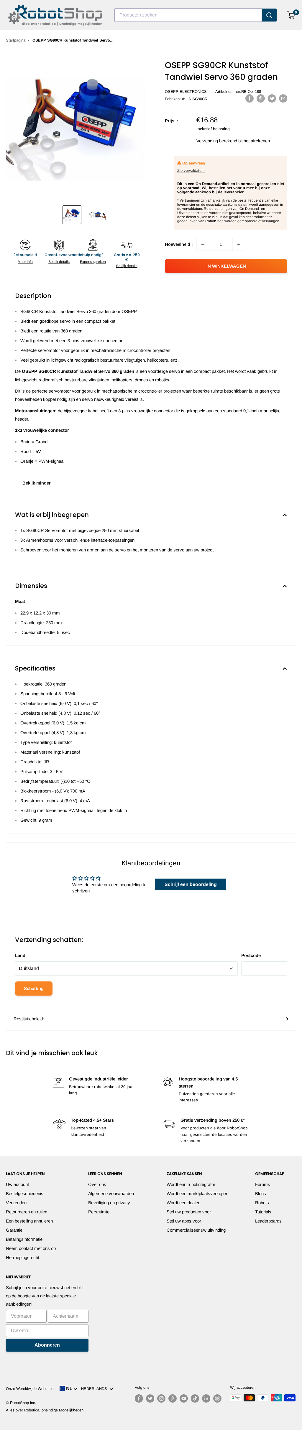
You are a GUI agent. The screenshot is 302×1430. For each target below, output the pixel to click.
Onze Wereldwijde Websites (30, 1388)
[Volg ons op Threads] (217, 1398)
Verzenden (16, 1202)
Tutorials (263, 1211)
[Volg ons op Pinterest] (172, 1398)
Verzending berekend (216, 140)
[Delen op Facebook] (249, 98)
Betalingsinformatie (24, 1239)
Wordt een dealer (183, 1202)
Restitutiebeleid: (29, 1018)
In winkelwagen (226, 265)
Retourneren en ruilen (26, 1211)
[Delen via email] (283, 98)
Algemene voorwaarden (111, 1193)
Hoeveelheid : (179, 244)
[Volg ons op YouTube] (184, 1398)
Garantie (14, 1230)
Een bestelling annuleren (29, 1220)
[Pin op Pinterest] (261, 98)
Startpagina (15, 40)
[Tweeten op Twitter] (272, 98)
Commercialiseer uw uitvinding (196, 1230)
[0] (291, 15)
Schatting (34, 988)
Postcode (251, 955)
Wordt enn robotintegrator (191, 1184)
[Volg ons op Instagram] (161, 1398)
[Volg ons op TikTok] (195, 1398)
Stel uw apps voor (184, 1220)
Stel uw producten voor (189, 1211)
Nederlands (95, 1388)
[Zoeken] (269, 15)
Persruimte (98, 1211)
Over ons (97, 1184)
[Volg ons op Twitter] (150, 1398)
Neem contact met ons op (31, 1248)
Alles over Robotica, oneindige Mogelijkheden (44, 1410)
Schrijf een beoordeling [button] (191, 884)
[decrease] (203, 244)
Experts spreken (93, 262)
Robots (262, 1202)
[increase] (239, 244)
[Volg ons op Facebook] (139, 1398)
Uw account (17, 1184)
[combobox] (188, 15)
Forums (262, 1184)
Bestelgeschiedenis (24, 1193)
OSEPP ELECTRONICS (186, 91)
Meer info (25, 262)
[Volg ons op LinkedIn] (206, 1398)
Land (20, 955)
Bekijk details (59, 262)
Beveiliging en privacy (109, 1202)
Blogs (260, 1193)
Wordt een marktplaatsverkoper (197, 1193)
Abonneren (47, 1344)
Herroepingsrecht (22, 1257)
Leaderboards (268, 1220)
